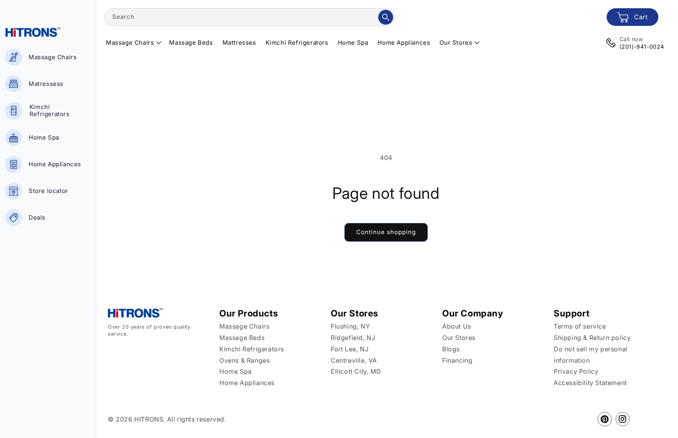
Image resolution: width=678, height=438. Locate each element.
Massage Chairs (244, 326)
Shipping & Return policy (592, 338)
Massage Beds (241, 338)
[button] (132, 42)
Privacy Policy (576, 371)
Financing (457, 360)
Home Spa (235, 371)
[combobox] (249, 17)
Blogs (451, 349)
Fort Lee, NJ (349, 349)
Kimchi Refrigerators (251, 349)
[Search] (385, 17)
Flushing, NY (350, 326)
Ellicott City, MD (356, 371)
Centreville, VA (354, 360)
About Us (456, 326)
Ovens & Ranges (244, 360)
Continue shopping (386, 232)
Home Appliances (247, 383)
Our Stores (459, 338)
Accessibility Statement (590, 383)
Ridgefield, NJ (353, 338)
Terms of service (580, 326)
